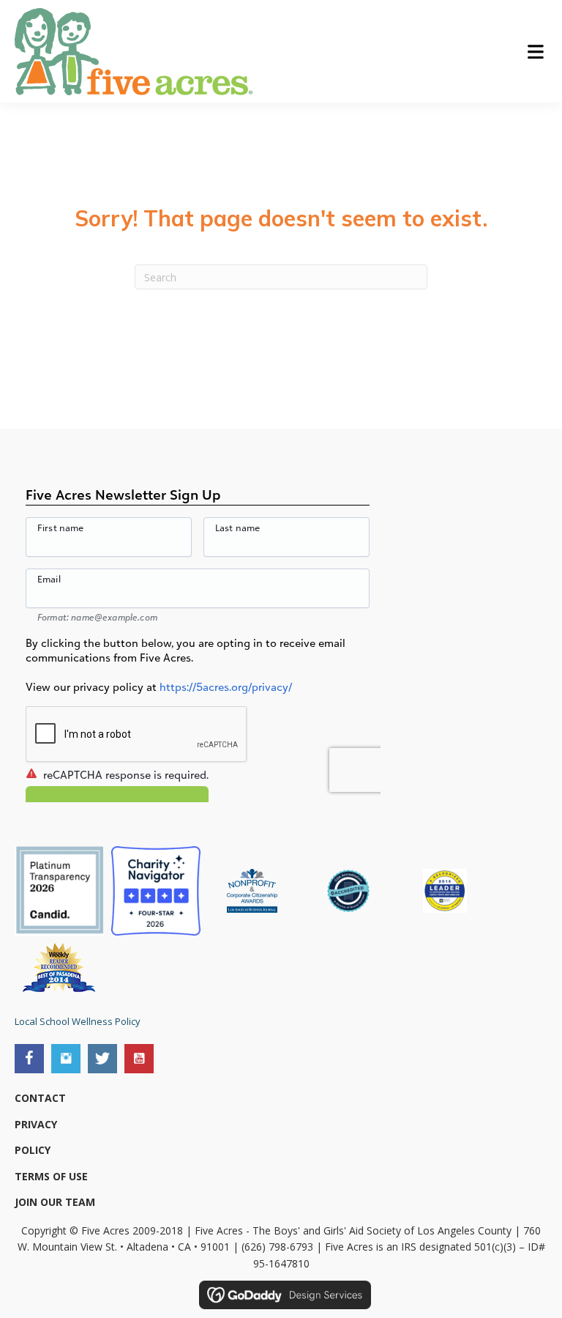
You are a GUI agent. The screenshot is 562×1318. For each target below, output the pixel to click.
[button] (29, 1058)
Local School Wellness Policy (77, 1021)
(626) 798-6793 (277, 1247)
